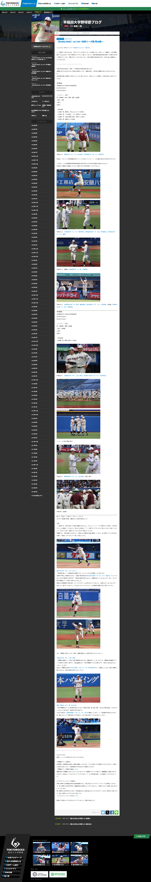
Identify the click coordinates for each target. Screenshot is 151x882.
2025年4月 (34, 187)
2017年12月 (34, 441)
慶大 (48, 12)
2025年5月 (34, 183)
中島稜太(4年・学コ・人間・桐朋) (66, 658)
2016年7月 (34, 472)
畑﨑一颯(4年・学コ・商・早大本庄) (67, 705)
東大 (21, 12)
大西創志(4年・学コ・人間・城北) (73, 375)
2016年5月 (34, 480)
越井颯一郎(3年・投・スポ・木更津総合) (95, 375)
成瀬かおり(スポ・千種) (80, 47)
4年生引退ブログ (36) (35, 97)
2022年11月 (34, 299)
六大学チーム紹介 (59, 3)
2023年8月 (34, 264)
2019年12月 (34, 380)
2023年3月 (34, 283)
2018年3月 (34, 430)
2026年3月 (34, 144)
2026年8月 (34, 125)
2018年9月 (34, 418)
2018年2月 (34, 434)
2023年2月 (34, 287)
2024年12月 (34, 202)
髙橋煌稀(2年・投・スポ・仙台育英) (74, 476)
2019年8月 (34, 383)
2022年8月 (34, 310)
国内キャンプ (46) (36, 105)
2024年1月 (34, 245)
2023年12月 (34, 249)
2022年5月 (34, 322)
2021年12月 (34, 341)
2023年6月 (34, 272)
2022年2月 (34, 333)
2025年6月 (34, 179)
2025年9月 (34, 168)
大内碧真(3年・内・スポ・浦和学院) (74, 232)
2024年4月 (34, 233)
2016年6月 (34, 476)
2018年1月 (34, 437)
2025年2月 (34, 195)
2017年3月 (34, 457)
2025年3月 (34, 191)
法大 (12, 12)
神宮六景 (94, 3)
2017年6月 (34, 453)
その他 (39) (34, 101)
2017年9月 (34, 445)
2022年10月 (34, 302)
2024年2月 (34, 241)
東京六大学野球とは (44, 3)
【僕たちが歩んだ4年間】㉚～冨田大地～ (80, 824)
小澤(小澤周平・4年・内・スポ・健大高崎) (82, 667)
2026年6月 (34, 133)
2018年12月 (34, 410)
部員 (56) (44, 115)
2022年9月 (34, 306)
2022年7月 (34, 314)
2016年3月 (34, 488)
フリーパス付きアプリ (70, 9)
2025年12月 (34, 156)
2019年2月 (34, 403)
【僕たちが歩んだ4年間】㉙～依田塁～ (80, 818)
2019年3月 (34, 399)
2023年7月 (34, 268)
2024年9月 (34, 214)
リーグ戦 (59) (45, 101)
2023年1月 (34, 291)
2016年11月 (34, 464)
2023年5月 (34, 276)
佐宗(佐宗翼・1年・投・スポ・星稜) (99, 575)
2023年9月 (34, 260)
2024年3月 (34, 237)
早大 (38, 12)
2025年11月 (34, 160)
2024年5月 (34, 229)
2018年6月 (34, 426)
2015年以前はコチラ (36, 495)
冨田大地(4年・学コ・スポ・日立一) (67, 570)
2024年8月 (34, 218)
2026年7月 (34, 129)
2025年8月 (34, 171)
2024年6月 (34, 225)
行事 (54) (33, 115)
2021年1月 (34, 356)
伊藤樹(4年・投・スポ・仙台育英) (73, 154)
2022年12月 (34, 295)
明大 (4, 12)
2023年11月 (34, 252)
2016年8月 (34, 468)
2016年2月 (34, 491)
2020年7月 (34, 368)
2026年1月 (34, 152)
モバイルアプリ (73, 3)
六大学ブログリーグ (28, 3)
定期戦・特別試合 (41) (46, 106)
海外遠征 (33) (45, 110)
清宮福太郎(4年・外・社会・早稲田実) (95, 232)
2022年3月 (34, 329)
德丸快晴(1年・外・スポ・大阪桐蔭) (96, 304)
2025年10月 (34, 164)
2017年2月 (34, 461)
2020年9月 (34, 360)
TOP (57, 33)
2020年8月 (34, 364)
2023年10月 (34, 256)
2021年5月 (34, 349)
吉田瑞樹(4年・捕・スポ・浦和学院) (94, 154)
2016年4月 (34, 484)
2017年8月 (34, 449)
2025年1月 (34, 198)
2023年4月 (34, 279)
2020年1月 (34, 376)
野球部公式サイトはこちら (41, 46)
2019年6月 (34, 391)
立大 (29, 12)
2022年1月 (34, 337)
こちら (75, 769)
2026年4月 (34, 141)
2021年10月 (34, 345)
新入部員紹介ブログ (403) (36, 111)
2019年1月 (34, 407)
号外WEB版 (85, 3)
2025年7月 (34, 175)
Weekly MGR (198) (47, 96)
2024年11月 (34, 206)
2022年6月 (34, 318)
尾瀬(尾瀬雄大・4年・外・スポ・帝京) (77, 712)
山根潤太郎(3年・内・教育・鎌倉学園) (74, 304)
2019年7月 (34, 387)
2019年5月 (34, 395)
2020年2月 (34, 372)
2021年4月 (34, 353)
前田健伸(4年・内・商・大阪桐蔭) (78, 269)
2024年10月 (34, 210)
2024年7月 (34, 222)
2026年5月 (34, 137)
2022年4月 (34, 326)
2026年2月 (34, 148)
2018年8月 (34, 422)
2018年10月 (34, 414)
